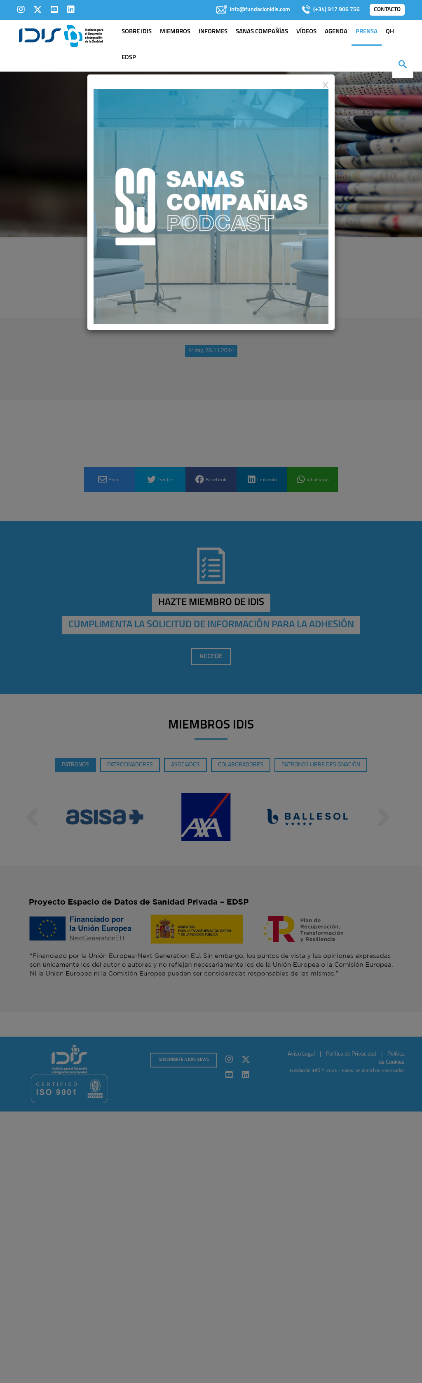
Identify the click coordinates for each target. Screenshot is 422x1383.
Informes (213, 32)
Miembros (175, 32)
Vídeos (306, 32)
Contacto (387, 10)
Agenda (336, 32)
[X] (38, 9)
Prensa (366, 32)
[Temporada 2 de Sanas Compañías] (211, 206)
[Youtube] (54, 9)
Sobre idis (137, 32)
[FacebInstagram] (21, 9)
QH (390, 32)
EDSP (129, 58)
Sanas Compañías (262, 32)
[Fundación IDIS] (61, 35)
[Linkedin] (71, 9)
